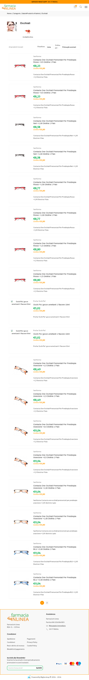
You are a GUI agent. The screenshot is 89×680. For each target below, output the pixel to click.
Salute (24, 13)
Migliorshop (44, 677)
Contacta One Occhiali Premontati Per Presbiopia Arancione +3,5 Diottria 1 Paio (54, 425)
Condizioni (11, 642)
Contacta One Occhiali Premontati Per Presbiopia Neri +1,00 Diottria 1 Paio (54, 122)
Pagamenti (31, 639)
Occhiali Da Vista (28, 37)
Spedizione (11, 639)
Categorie (16, 13)
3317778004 (54, 629)
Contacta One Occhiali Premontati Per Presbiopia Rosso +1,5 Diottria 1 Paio (54, 244)
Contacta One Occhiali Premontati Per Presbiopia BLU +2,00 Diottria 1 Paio (54, 548)
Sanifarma (37, 56)
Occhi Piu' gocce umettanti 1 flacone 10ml (51, 305)
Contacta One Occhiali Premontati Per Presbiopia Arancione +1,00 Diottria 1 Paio (54, 487)
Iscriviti (39, 668)
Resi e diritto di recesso (15, 646)
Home (9, 13)
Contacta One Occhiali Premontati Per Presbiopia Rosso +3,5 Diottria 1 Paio (54, 61)
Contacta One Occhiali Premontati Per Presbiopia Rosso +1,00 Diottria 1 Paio (54, 183)
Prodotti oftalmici (33, 13)
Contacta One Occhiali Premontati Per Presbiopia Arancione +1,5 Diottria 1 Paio (54, 364)
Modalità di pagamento (16, 649)
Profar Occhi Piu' (39, 301)
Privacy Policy (32, 642)
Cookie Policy (32, 646)
